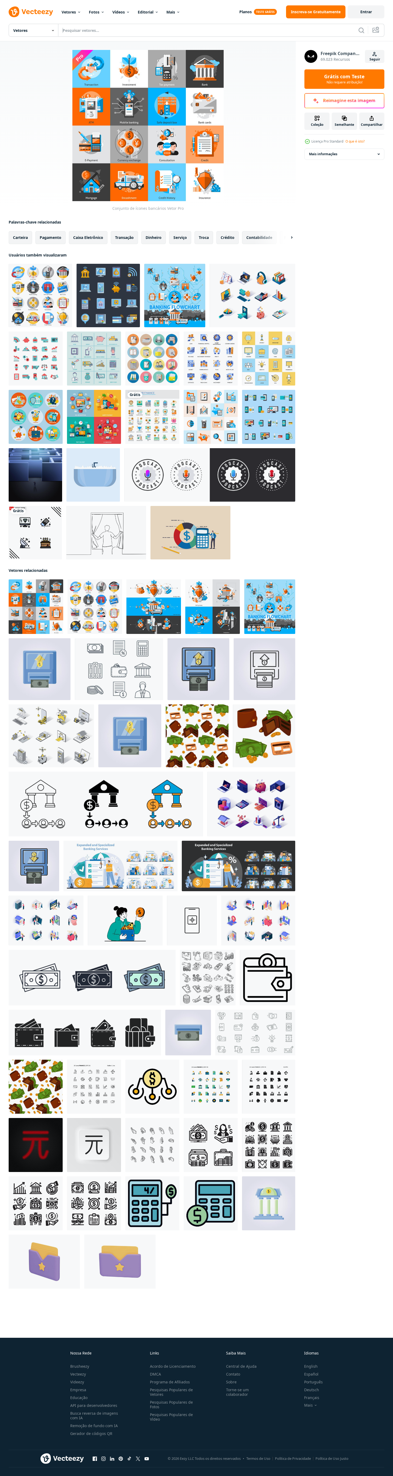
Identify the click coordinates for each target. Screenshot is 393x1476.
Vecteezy (78, 1374)
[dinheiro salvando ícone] (211, 1145)
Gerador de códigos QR (91, 1433)
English (311, 1366)
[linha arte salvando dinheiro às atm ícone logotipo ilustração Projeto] (264, 669)
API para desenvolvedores (93, 1405)
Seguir (375, 59)
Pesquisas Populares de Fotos (171, 1404)
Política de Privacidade (293, 1458)
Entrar (366, 11)
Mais (170, 12)
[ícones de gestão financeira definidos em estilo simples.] (211, 359)
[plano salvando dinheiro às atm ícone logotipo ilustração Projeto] (39, 669)
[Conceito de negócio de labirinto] (35, 475)
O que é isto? (355, 141)
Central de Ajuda (241, 1366)
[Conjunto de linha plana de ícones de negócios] (268, 359)
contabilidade (259, 237)
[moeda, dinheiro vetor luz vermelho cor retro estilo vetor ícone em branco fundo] (36, 1145)
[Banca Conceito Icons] (212, 606)
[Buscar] (361, 30)
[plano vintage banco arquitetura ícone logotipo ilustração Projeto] (268, 1203)
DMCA (155, 1374)
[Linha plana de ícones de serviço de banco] (94, 359)
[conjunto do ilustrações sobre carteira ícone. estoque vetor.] (85, 1032)
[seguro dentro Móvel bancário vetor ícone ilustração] (192, 920)
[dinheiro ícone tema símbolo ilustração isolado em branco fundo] (92, 977)
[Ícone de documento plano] (152, 359)
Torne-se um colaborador (237, 1392)
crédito (227, 237)
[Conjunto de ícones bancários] (40, 295)
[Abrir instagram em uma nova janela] (103, 1459)
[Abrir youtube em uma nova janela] (147, 1459)
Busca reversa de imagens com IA (94, 1415)
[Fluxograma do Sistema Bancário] (174, 295)
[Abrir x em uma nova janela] (138, 1459)
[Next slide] (287, 237)
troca (204, 237)
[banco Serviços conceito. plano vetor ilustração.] (120, 866)
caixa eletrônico (88, 237)
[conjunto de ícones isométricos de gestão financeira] (251, 804)
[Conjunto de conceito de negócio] (36, 417)
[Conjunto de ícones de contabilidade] (211, 417)
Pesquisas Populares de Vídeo (171, 1417)
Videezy (77, 1381)
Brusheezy (79, 1366)
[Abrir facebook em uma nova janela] (95, 1459)
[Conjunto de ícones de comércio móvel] (268, 417)
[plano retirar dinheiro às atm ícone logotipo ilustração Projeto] (188, 1032)
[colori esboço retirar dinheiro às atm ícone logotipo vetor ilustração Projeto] (34, 866)
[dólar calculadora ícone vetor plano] (211, 1203)
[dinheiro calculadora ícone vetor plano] (152, 1203)
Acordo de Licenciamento (173, 1366)
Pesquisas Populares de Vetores (171, 1392)
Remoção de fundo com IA (94, 1425)
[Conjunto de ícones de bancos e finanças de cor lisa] (152, 417)
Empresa (78, 1389)
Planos (245, 11)
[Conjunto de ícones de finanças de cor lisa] (36, 359)
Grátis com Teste (344, 79)
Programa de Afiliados (170, 1381)
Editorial (145, 12)
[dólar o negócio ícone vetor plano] (152, 1087)
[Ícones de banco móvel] (108, 295)
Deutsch (311, 1389)
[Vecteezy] (31, 11)
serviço (180, 237)
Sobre (231, 1381)
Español (311, 1374)
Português (313, 1381)
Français (311, 1397)
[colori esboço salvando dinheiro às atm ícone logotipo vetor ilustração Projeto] (198, 669)
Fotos (94, 12)
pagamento (50, 237)
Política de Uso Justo (331, 1458)
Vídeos (118, 12)
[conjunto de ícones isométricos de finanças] (258, 920)
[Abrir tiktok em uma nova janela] (129, 1459)
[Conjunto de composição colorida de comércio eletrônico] (94, 417)
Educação (79, 1397)
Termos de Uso (258, 1458)
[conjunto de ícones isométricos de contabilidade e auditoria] (252, 295)
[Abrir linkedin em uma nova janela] (112, 1459)
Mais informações (323, 154)
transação (124, 237)
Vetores (69, 12)
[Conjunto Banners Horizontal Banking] (153, 606)
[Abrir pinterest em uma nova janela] (121, 1459)
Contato (233, 1374)
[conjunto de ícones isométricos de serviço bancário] (46, 920)
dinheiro (154, 237)
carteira (20, 237)
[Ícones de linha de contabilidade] (119, 669)
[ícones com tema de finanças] (94, 1087)
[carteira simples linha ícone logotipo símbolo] (267, 977)
